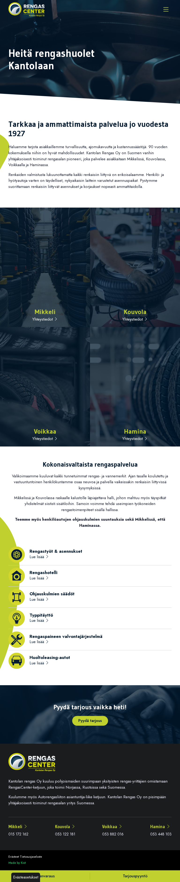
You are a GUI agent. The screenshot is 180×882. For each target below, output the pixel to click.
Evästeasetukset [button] (25, 877)
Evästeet (13, 856)
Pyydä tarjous (90, 720)
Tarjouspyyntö (135, 876)
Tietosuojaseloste (31, 856)
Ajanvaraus (45, 876)
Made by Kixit (17, 862)
